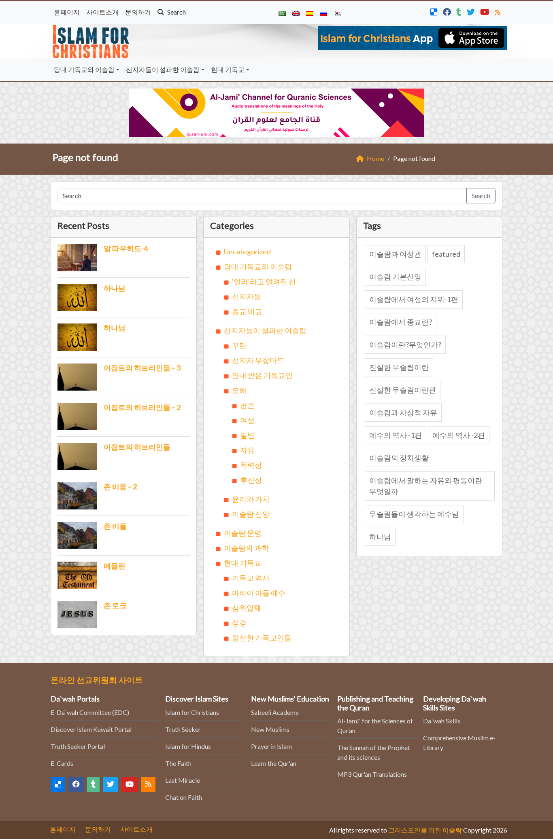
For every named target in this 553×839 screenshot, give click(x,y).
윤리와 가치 (251, 499)
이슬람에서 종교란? (400, 321)
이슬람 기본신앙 (395, 276)
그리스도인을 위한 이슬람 (425, 830)
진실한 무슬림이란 (399, 367)
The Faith (178, 763)
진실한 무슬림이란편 (402, 389)
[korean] (337, 12)
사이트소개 (102, 12)
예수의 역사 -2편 (458, 435)
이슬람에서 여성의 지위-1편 (413, 299)
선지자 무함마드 (258, 360)
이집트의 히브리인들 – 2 (142, 407)
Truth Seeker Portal (78, 746)
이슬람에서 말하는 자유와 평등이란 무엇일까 (425, 486)
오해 (239, 390)
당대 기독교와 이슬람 (84, 69)
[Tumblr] (460, 11)
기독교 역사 (251, 577)
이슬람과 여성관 (395, 253)
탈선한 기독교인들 (261, 637)
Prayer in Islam (271, 746)
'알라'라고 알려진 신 (264, 281)
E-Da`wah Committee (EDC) (90, 712)
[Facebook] (448, 11)
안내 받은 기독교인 (262, 375)
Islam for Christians (192, 712)
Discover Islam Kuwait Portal (91, 729)
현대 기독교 (228, 69)
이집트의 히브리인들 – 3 (142, 367)
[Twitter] (472, 11)
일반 (247, 435)
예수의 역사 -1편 (395, 435)
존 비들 (115, 526)
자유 (247, 450)
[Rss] (498, 11)
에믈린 (114, 565)
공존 (247, 405)
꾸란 (239, 345)
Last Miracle (182, 780)
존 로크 (115, 605)
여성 (247, 420)
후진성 (251, 480)
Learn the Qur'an (273, 763)
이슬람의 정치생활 (399, 457)
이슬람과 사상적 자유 (403, 412)
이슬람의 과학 (246, 547)
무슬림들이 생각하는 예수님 (414, 513)
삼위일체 (246, 607)
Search (176, 12)
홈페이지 (67, 12)
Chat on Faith (183, 797)
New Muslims (270, 729)
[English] (296, 12)
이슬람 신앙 (251, 513)
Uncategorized (247, 251)
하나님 (114, 287)
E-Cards (62, 763)
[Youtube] (485, 11)
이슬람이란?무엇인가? (405, 344)
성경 (239, 622)
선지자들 (246, 296)
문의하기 (138, 12)
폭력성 (251, 465)
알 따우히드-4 (126, 248)
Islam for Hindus (188, 746)
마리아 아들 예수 (258, 592)
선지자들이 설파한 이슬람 (163, 69)
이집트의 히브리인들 (137, 446)
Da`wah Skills (441, 721)
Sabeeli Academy (275, 712)
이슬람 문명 (243, 532)
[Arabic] (282, 12)
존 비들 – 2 (120, 486)
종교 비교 (247, 311)
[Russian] (323, 12)
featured (446, 253)
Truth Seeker (183, 729)
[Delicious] (435, 11)
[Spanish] (310, 12)
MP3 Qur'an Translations (372, 774)
